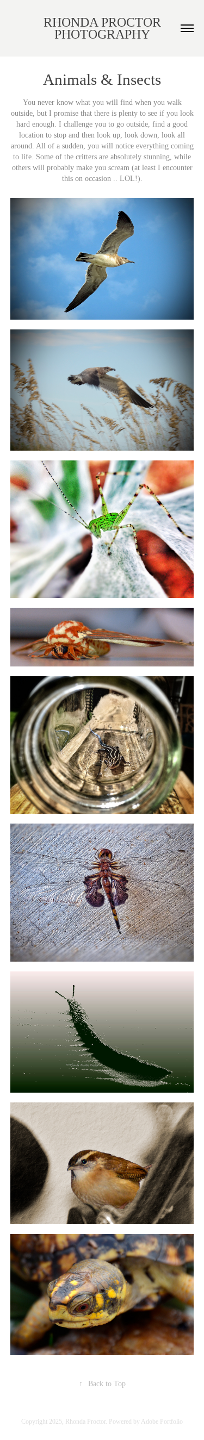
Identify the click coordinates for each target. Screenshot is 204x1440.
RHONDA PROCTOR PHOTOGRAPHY (104, 28)
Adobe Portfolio (162, 1421)
